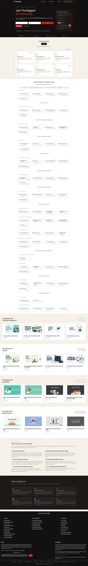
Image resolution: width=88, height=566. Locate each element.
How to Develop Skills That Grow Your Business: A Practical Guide (33, 367)
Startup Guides (6, 530)
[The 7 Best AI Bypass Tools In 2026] (76, 328)
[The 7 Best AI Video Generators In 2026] (12, 328)
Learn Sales (63, 525)
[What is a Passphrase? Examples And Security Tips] (12, 390)
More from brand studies (80, 412)
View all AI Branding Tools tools (44, 153)
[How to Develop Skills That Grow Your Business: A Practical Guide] (33, 358)
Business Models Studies (37, 520)
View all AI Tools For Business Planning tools (44, 136)
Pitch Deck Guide (7, 532)
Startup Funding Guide (8, 537)
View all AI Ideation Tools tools (44, 102)
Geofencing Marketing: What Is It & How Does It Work (32, 398)
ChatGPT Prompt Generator (59, 56)
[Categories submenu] (46, 1)
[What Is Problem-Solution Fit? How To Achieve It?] (75, 421)
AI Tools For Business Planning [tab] (50, 87)
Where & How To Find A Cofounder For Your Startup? (53, 429)
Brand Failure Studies (36, 523)
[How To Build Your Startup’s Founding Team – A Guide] (12, 421)
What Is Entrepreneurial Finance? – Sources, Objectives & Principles (75, 398)
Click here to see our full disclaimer (61, 555)
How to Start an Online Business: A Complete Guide (11, 367)
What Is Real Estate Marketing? (51, 397)
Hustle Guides (6, 527)
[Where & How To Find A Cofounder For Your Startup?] (54, 421)
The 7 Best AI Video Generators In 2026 (10, 335)
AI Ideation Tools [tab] (25, 87)
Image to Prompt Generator (40, 56)
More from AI (82, 319)
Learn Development (64, 528)
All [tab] (19, 87)
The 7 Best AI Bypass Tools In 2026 (73, 335)
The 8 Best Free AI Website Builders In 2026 (32, 335)
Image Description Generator (40, 69)
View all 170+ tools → (69, 49)
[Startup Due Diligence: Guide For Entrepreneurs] (33, 421)
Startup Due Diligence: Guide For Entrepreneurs (32, 428)
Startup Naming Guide (8, 535)
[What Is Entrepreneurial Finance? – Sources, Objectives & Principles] (75, 390)
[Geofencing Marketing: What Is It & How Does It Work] (33, 390)
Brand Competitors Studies (37, 522)
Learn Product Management (66, 532)
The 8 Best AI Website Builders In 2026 (52, 335)
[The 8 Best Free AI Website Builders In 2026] (33, 328)
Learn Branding (63, 523)
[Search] (70, 25)
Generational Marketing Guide (9, 533)
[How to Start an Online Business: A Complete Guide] (12, 358)
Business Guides (7, 520)
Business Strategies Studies (38, 528)
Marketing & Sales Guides (8, 528)
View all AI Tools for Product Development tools (44, 170)
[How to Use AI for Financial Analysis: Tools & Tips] (54, 358)
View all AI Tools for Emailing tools (44, 204)
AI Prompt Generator (20, 56)
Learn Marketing (64, 522)
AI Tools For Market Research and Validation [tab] (37, 87)
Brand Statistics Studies (37, 527)
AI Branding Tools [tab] (60, 87)
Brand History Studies (36, 525)
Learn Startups (63, 520)
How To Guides (7, 523)
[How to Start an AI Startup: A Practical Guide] (76, 358)
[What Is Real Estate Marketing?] (54, 390)
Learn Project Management (66, 533)
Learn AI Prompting (68, 1)
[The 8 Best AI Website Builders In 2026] (54, 328)
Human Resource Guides (8, 525)
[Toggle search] (74, 1)
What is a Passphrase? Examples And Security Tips (11, 398)
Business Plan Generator (20, 69)
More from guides (82, 349)
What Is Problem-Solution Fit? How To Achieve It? (76, 428)
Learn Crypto (63, 530)
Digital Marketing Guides (8, 522)
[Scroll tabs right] (69, 87)
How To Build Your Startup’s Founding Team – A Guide (11, 429)
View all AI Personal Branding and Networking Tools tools (44, 250)
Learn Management (64, 527)
